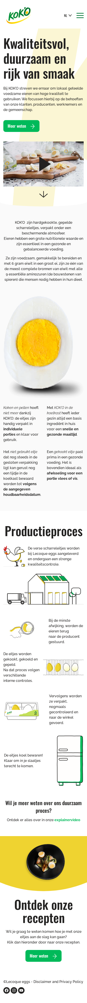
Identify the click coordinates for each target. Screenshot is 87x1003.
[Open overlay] (80, 15)
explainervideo (67, 820)
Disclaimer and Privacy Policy (58, 982)
